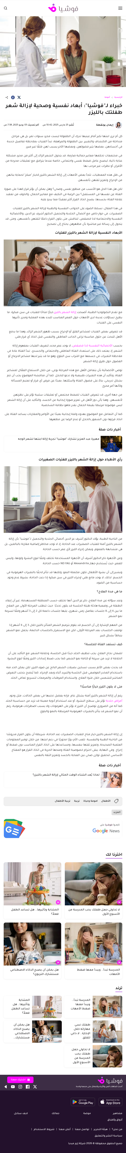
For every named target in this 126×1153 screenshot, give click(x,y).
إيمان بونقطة (104, 125)
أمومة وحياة (90, 801)
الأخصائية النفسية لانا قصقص (92, 346)
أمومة (107, 97)
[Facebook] (13, 97)
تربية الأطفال (62, 801)
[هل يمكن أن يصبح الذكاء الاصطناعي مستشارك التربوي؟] (32, 944)
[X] (19, 97)
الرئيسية (118, 97)
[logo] (63, 8)
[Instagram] (20, 1087)
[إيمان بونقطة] (118, 125)
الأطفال (105, 801)
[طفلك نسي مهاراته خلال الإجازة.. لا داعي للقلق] (107, 1031)
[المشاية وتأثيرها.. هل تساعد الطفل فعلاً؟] (32, 883)
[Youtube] (13, 1087)
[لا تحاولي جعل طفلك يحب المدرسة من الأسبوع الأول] (93, 883)
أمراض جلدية (114, 701)
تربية (77, 801)
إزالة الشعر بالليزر (64, 312)
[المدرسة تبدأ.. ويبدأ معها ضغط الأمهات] (93, 944)
